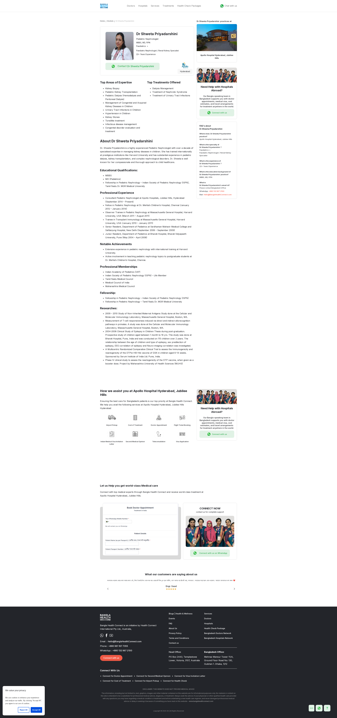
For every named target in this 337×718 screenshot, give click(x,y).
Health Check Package (214, 628)
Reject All (24, 710)
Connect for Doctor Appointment (117, 676)
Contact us (174, 643)
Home (102, 21)
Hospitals (142, 5)
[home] (104, 6)
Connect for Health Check (175, 681)
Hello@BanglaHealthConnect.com (218, 195)
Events (172, 618)
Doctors (131, 5)
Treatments (168, 5)
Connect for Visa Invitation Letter (189, 676)
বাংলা (311, 708)
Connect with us (111, 658)
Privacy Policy (175, 633)
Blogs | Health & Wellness (180, 613)
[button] (108, 589)
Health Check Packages (189, 5)
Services (155, 5)
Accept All (36, 710)
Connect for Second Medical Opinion (153, 676)
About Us (173, 628)
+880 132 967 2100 (216, 191)
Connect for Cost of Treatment (117, 681)
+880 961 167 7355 (118, 646)
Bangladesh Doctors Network (217, 633)
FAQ (170, 623)
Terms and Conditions (179, 638)
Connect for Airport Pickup (147, 681)
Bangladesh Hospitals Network (218, 638)
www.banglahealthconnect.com (201, 701)
